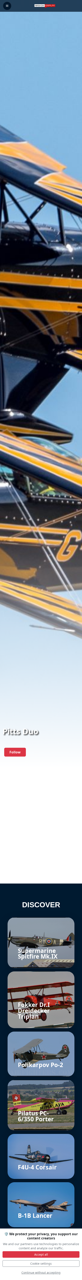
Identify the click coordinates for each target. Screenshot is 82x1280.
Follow (15, 752)
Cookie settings (41, 1263)
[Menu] (7, 6)
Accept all (41, 1254)
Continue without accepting (41, 1273)
